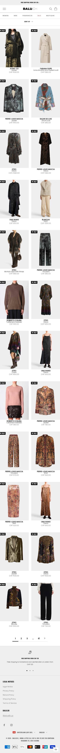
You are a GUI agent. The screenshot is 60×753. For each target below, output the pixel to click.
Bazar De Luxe (46, 119)
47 (39, 638)
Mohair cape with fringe (14, 271)
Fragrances (27, 15)
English (42, 732)
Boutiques (50, 15)
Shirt (46, 473)
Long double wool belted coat (45, 70)
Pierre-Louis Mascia (14, 119)
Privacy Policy (8, 691)
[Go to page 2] (45, 638)
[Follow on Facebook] (4, 725)
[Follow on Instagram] (11, 725)
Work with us (8, 715)
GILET (46, 221)
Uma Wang (14, 219)
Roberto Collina (14, 320)
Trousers (46, 271)
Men (15, 15)
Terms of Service (10, 703)
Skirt (14, 523)
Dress (14, 171)
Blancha (46, 219)
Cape (14, 372)
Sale (39, 15)
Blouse (14, 624)
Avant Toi (14, 68)
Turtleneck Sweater (14, 322)
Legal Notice (8, 686)
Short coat (46, 120)
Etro (14, 169)
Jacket (14, 70)
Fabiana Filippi (46, 68)
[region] (30, 658)
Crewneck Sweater (14, 422)
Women (6, 15)
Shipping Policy (9, 699)
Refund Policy (8, 695)
